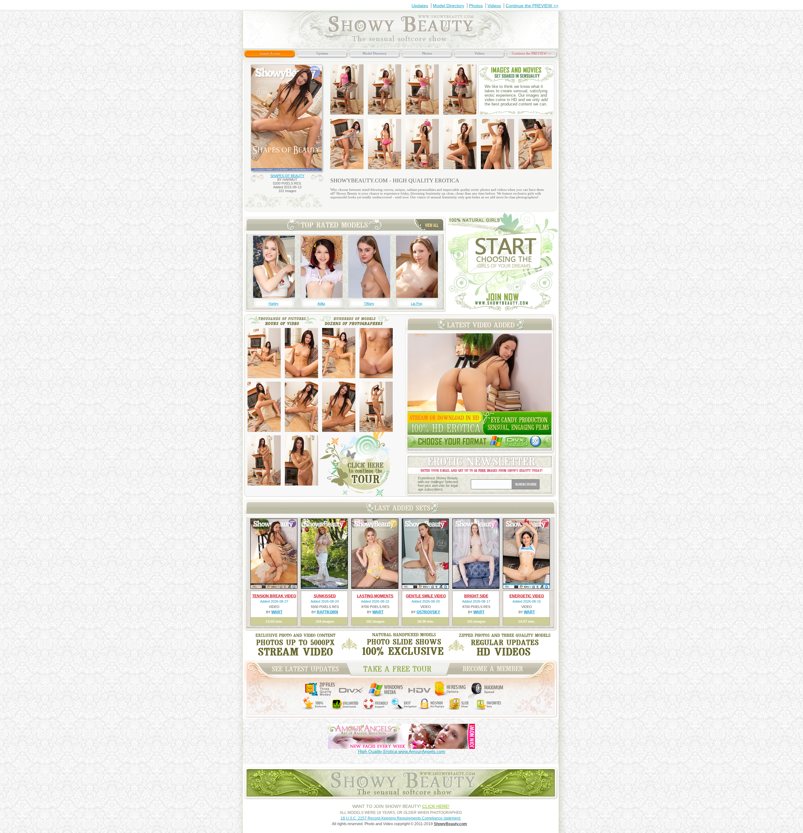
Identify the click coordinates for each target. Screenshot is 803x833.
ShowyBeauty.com (450, 824)
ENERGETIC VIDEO (526, 596)
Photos (476, 5)
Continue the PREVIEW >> (532, 5)
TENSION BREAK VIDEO (274, 596)
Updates (420, 5)
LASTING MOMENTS (375, 596)
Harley (274, 303)
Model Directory (448, 5)
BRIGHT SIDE (476, 596)
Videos (494, 5)
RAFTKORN (327, 612)
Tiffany (369, 303)
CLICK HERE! (435, 806)
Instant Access (270, 53)
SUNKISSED (325, 596)
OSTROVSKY (428, 612)
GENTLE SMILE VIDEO (426, 596)
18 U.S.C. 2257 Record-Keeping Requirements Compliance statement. (401, 818)
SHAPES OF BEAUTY (287, 176)
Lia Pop (416, 303)
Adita (321, 303)
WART (276, 612)
